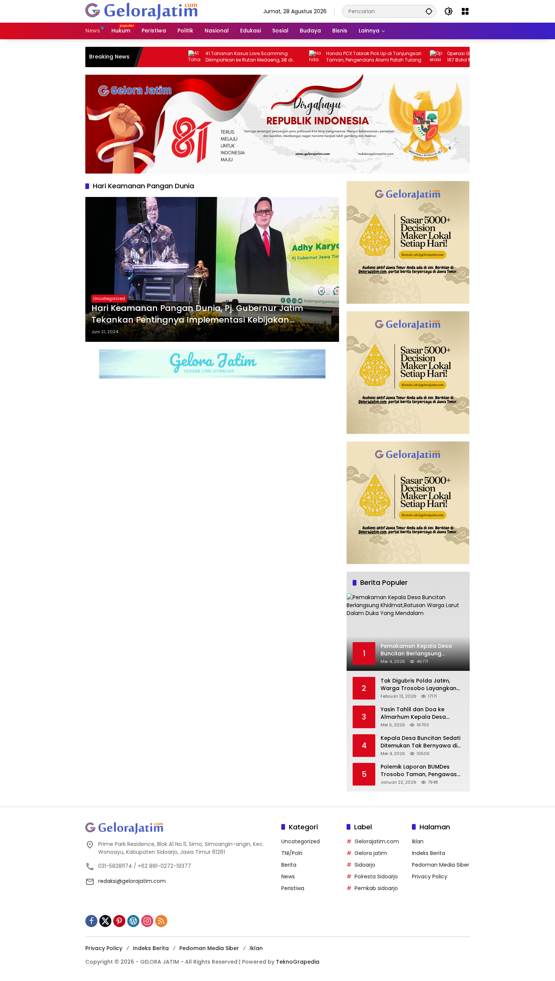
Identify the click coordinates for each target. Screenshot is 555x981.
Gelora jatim (371, 853)
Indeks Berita (428, 853)
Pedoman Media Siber (440, 865)
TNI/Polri (291, 853)
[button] (428, 11)
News (288, 876)
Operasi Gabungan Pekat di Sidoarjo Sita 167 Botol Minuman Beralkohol (462, 57)
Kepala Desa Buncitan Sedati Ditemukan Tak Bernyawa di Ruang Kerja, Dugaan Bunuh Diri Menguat (420, 742)
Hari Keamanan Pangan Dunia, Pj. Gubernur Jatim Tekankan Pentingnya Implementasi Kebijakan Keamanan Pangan (197, 314)
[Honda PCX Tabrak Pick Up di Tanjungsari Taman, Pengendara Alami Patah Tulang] (283, 57)
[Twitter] (105, 921)
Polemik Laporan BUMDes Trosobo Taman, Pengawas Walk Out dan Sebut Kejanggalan (419, 770)
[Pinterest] (119, 921)
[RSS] (161, 921)
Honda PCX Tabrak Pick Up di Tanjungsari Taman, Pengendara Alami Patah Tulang (341, 57)
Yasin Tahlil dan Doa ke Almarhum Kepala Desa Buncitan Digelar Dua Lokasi (419, 713)
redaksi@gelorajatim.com (132, 881)
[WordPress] (133, 921)
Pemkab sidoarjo (376, 888)
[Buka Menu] (465, 11)
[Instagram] (147, 921)
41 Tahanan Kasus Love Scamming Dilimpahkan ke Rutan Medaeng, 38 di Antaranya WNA (216, 57)
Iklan (418, 841)
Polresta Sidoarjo (376, 876)
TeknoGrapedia (297, 962)
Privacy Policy (429, 876)
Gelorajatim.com (377, 841)
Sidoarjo (365, 865)
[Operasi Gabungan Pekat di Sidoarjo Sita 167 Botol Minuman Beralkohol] (404, 57)
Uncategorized (109, 298)
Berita (288, 865)
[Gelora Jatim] (142, 11)
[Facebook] (91, 921)
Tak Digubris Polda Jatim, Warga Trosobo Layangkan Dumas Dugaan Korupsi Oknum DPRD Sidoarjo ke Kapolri (418, 684)
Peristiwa (292, 888)
